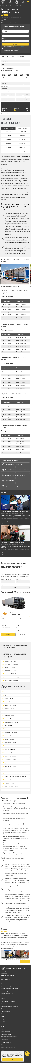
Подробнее (22, 634)
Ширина (10, 91)
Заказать (4, 522)
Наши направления (5, 1011)
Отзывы (3, 1021)
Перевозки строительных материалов (10, 991)
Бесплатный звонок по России (13, 968)
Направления (9, 5)
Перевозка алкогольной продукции (9, 1006)
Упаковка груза (4, 1008)
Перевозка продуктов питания (8, 996)
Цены (2, 1016)
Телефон (4, 38)
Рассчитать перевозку (15, 104)
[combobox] (12, 83)
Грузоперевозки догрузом (7, 986)
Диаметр (25, 91)
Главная (2, 5)
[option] (15, 614)
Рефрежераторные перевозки (8, 1001)
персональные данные (7, 1053)
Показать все (26, 592)
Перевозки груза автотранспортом (9, 988)
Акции (2, 1026)
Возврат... (25, 97)
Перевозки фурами (5, 1031)
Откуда (3, 29)
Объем (9, 97)
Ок (12, 1059)
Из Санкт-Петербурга (6, 1042)
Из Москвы (3, 1044)
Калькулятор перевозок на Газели (9, 1036)
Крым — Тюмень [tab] (22, 128)
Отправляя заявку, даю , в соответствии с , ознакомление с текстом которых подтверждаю (15, 48)
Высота (17, 91)
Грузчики (18, 97)
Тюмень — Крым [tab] (8, 128)
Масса (2, 97)
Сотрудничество (5, 1019)
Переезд (3, 998)
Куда (3, 34)
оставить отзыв (25, 961)
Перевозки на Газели (6, 1034)
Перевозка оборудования (7, 993)
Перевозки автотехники (6, 1003)
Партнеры (3, 1024)
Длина (2, 91)
